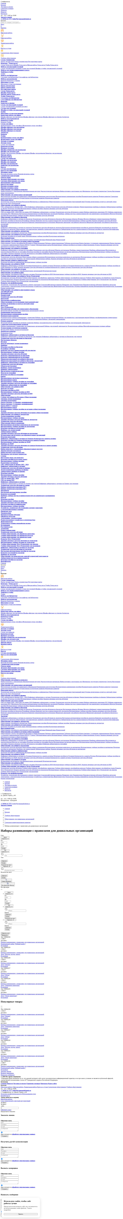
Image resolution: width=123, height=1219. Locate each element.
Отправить (5, 1136)
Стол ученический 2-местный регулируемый (15, 1101)
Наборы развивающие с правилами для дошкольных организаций (22, 942)
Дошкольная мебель (30, 1087)
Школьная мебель (6, 1087)
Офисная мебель (18, 1087)
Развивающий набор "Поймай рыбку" (13, 944)
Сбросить (4, 861)
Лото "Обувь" (5, 975)
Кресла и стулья (42, 1087)
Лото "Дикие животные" (9, 996)
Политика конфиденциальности (11, 1094)
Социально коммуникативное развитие (17, 822)
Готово (3, 848)
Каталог (7, 812)
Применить (5, 935)
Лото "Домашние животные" (10, 985)
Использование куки (29, 1094)
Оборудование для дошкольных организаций (19, 819)
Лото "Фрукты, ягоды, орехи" (10, 954)
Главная (7, 808)
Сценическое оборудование (57, 1087)
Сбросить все (5, 933)
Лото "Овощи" (5, 965)
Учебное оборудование (12, 815)
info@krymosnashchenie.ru (21, 803)
